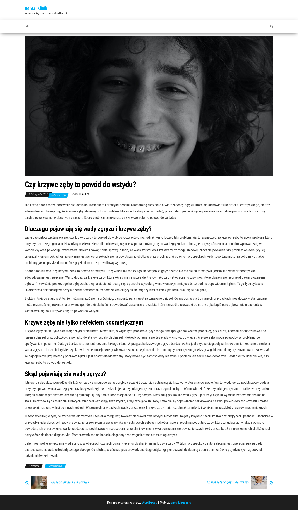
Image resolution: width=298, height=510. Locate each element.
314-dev (84, 194)
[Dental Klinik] (27, 26)
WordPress (149, 502)
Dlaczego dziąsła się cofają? (69, 482)
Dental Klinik (36, 8)
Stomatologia (55, 465)
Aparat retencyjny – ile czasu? (227, 482)
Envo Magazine (181, 502)
